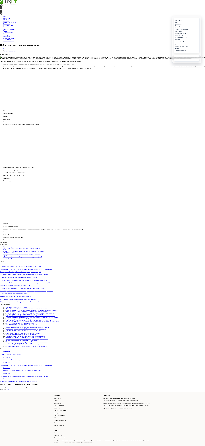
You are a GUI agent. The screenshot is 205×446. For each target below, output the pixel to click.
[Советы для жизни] (8, 4)
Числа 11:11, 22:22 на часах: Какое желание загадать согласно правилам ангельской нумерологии (26, 291)
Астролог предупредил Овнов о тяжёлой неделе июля (15, 285)
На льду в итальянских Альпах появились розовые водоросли (23, 333)
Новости (56, 423)
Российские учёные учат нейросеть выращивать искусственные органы (25, 336)
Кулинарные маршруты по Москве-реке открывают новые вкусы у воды (123, 405)
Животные (57, 408)
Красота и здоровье (59, 415)
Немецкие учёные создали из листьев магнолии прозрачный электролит (25, 337)
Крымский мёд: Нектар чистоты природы (114, 408)
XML (8, 389)
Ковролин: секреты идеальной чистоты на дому (19, 343)
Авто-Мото (57, 398)
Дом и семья (57, 403)
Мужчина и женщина (9, 29)
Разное (5, 33)
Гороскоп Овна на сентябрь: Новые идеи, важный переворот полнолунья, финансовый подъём (26, 269)
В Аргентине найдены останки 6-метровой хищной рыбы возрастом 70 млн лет (22, 302)
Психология (6, 36)
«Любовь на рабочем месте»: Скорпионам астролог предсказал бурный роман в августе (24, 274)
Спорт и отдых (7, 39)
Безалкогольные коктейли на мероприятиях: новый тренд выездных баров (26, 346)
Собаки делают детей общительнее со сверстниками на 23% (22, 340)
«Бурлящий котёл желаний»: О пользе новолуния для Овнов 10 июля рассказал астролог (24, 280)
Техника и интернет (8, 41)
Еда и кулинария (59, 405)
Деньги (5, 31)
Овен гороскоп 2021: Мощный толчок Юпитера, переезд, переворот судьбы (20, 272)
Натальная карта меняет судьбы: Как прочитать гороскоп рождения (18, 277)
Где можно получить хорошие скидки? (13, 246)
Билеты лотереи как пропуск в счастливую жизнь (13, 293)
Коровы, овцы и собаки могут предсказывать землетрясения (22, 331)
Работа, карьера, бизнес (9, 38)
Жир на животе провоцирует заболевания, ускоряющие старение (18, 299)
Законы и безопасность (9, 51)
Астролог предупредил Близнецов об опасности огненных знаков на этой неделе (22, 288)
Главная (5, 49)
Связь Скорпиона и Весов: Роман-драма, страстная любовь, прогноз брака (20, 266)
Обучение (6, 35)
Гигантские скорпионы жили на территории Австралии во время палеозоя (26, 342)
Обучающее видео (8, 32)
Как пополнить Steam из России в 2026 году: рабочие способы (23, 344)
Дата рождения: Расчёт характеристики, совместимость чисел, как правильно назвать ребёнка (25, 282)
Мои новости (6, 351)
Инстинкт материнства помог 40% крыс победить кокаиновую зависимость (27, 339)
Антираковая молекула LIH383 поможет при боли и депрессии (23, 330)
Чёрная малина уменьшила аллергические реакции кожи (15, 296)
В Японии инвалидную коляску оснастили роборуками (21, 334)
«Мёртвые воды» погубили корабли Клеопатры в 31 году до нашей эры (26, 329)
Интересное (6, 357)
